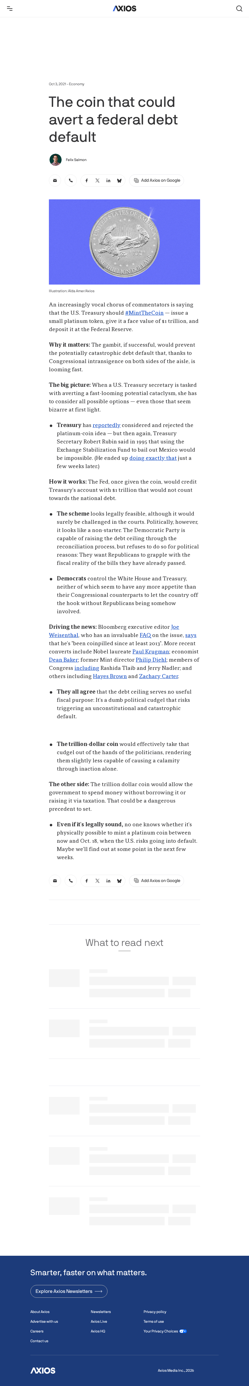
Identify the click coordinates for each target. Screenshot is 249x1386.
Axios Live (99, 1321)
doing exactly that (153, 458)
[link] (55, 180)
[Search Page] (239, 8)
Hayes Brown (110, 676)
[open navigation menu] (9, 8)
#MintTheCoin (144, 313)
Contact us (39, 1341)
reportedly (107, 425)
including (86, 668)
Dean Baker (63, 660)
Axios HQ (98, 1331)
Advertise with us (44, 1321)
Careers (36, 1331)
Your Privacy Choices (161, 1331)
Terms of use (154, 1321)
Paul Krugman (150, 652)
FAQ (145, 635)
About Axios (39, 1312)
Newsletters (101, 1312)
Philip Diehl (151, 660)
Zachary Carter (158, 676)
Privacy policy (155, 1312)
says (190, 635)
